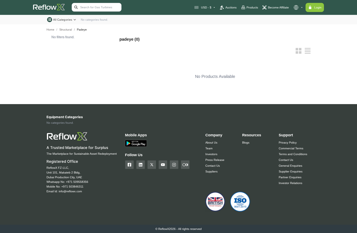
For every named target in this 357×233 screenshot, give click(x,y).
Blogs (245, 142)
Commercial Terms (291, 148)
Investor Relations (290, 183)
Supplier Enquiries (290, 171)
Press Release (214, 160)
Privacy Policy (288, 142)
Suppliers (211, 171)
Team (209, 148)
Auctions (231, 7)
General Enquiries (290, 165)
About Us (211, 142)
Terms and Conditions (293, 154)
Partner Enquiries (290, 177)
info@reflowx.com (70, 191)
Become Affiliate (278, 7)
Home (50, 29)
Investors (211, 154)
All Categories (62, 19)
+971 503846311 (72, 186)
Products (252, 7)
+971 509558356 (77, 181)
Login (317, 7)
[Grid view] (298, 51)
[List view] (308, 51)
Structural (65, 29)
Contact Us (212, 165)
